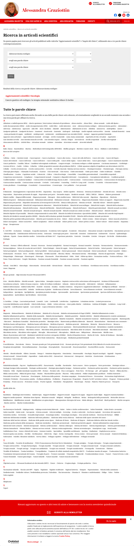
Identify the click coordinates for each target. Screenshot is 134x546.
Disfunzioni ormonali (62, 200)
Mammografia (125, 319)
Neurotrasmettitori (79, 347)
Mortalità (119, 335)
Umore (52, 463)
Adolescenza (16, 129)
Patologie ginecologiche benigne (60, 368)
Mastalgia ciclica (53, 321)
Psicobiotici (57, 382)
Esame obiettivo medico (26, 236)
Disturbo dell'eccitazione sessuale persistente (93, 216)
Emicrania (48, 234)
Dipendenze (104, 197)
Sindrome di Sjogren (78, 420)
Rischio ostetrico (10, 403)
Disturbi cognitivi (113, 203)
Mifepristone (85, 332)
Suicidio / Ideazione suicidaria (24, 437)
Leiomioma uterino (87, 301)
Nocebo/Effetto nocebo (96, 347)
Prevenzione (98, 376)
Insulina (55, 287)
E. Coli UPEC (7, 231)
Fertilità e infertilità (36, 254)
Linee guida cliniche (74, 304)
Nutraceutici (110, 347)
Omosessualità (78, 353)
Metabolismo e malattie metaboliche (110, 327)
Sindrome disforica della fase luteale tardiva (102, 420)
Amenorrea (101, 129)
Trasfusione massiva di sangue (97, 451)
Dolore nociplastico (40, 222)
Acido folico (53, 126)
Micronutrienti (52, 332)
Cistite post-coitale (91, 172)
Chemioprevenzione (94, 169)
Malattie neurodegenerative (31, 319)
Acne (74, 126)
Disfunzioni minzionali (25, 200)
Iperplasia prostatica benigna (46, 292)
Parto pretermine (105, 365)
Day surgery (57, 192)
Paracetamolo (49, 365)
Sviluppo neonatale (88, 437)
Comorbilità (72, 174)
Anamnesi (38, 131)
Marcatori (7, 321)
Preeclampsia (35, 376)
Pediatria (6, 371)
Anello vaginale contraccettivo (92, 131)
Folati (77, 256)
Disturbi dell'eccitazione (115, 205)
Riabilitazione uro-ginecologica (43, 400)
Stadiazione (93, 431)
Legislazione (74, 301)
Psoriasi (87, 382)
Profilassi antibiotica (44, 379)
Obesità (6, 353)
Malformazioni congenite (109, 319)
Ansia (128, 131)
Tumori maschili (51, 457)
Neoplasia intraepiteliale (12, 347)
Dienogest (51, 197)
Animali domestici (118, 131)
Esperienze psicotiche (65, 236)
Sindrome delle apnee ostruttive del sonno (91, 418)
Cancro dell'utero (39, 161)
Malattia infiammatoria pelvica (14, 316)
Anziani (86, 134)
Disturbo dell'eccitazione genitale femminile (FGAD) (57, 216)
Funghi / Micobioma (29, 259)
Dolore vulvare (101, 222)
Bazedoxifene (19, 149)
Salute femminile (96, 409)
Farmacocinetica (107, 245)
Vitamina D (76, 472)
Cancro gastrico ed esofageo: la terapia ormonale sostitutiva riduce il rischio (39, 100)
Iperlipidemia (29, 292)
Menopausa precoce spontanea (60, 327)
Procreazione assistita (27, 379)
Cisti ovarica (64, 172)
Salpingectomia (28, 409)
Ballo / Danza (7, 149)
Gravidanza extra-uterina (100, 266)
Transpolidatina (41, 451)
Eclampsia (27, 231)
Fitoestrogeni (29, 256)
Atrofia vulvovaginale (108, 140)
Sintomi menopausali (31, 426)
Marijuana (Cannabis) (20, 321)
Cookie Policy (64, 536)
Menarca (117, 324)
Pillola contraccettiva (10, 374)
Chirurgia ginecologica (11, 172)
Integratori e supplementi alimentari (87, 287)
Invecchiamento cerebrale (93, 289)
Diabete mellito (8, 197)
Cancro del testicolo (10, 161)
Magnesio (6, 313)
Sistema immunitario (10, 428)
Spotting (85, 431)
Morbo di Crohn (93, 335)
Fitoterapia (40, 256)
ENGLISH (127, 21)
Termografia (89, 449)
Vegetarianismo (93, 470)
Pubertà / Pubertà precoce (101, 382)
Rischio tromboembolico (25, 403)
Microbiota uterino (10, 332)
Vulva (110, 472)
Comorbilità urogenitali (108, 174)
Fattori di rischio (94, 248)
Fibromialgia (92, 254)
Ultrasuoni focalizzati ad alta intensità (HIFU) (33, 463)
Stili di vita (48, 434)
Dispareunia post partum (12, 203)
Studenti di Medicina (119, 434)
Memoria (94, 324)
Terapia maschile (45, 446)
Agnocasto (26, 129)
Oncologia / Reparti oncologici (95, 353)
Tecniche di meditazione (24, 443)
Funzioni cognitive (87, 259)
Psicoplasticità (68, 382)
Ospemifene (33, 356)
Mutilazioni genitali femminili (78, 338)
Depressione (7, 194)
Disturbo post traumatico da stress (48, 219)
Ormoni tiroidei (21, 356)
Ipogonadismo (8, 295)
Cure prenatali (81, 185)
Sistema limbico (25, 428)
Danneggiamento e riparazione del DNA (27, 192)
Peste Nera (80, 371)
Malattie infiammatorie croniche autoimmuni (110, 316)
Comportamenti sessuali (42, 177)
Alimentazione (66, 129)
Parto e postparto (90, 365)
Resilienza (76, 397)
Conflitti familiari (9, 180)
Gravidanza (85, 266)
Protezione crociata (32, 382)
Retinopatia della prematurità (98, 397)
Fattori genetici (106, 248)
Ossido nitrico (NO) (45, 356)
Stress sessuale (105, 434)
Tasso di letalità (8, 443)
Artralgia (46, 137)
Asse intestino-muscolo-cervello (32, 140)
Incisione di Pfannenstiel (110, 281)
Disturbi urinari (97, 211)
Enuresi (112, 234)
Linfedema (87, 304)
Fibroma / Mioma (64, 254)
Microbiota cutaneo (33, 330)
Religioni (60, 397)
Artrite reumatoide (58, 137)
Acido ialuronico (65, 126)
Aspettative (112, 137)
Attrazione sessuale (39, 142)
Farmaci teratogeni (70, 245)
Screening (66, 412)
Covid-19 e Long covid (78, 182)
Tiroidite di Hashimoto (11, 451)
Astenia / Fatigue (67, 140)
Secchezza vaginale (94, 412)
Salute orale (20, 412)
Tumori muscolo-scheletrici (68, 457)
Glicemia (67, 266)
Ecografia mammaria (39, 231)
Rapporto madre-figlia (94, 395)
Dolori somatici (114, 222)
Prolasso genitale (123, 379)
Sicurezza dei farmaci (105, 415)
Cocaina (18, 174)
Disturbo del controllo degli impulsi (110, 213)
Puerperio (116, 382)
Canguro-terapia (64, 163)
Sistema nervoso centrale (41, 428)
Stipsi (55, 434)
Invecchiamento (76, 289)
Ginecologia (23, 266)
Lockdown (112, 304)
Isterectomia (42, 295)
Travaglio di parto (43, 454)
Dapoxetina (47, 192)
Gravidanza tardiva (117, 266)
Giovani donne (57, 266)
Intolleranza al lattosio (61, 289)
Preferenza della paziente (51, 376)
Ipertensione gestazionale (90, 292)
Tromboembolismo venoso (94, 454)
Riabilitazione (8, 400)
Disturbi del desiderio (61, 205)
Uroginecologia (70, 463)
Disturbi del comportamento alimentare (37, 205)
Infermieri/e (91, 284)
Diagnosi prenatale (39, 197)
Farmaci (6, 245)
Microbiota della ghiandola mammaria (55, 330)
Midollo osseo (75, 332)
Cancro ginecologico (99, 161)
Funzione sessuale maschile (69, 259)
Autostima (58, 142)
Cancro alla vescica (63, 158)
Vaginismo (44, 470)
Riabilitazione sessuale (22, 400)
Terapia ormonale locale (89, 446)
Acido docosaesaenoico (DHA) (13, 126)
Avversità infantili (86, 142)
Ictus (5, 281)
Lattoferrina (64, 301)
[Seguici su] (123, 15)
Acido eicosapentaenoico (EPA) (37, 126)
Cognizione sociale (29, 174)
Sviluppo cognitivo (54, 437)
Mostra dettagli (33, 542)
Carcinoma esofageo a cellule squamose (86, 163)
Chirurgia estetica (121, 169)
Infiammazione (110, 284)
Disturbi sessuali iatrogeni (33, 211)
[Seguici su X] (119, 15)
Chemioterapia (108, 169)
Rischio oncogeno (124, 400)
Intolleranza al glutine (43, 289)
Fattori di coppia (61, 248)
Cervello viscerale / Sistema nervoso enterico (69, 169)
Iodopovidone (8, 292)
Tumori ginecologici (24, 457)
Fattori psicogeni (54, 251)
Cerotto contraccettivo (36, 169)
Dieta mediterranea (64, 197)
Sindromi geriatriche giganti (81, 423)
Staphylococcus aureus (107, 431)
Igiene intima (40, 281)
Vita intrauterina (64, 472)
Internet (122, 287)
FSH (125, 256)
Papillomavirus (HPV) (34, 365)
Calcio (13, 158)
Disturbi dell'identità (47, 208)
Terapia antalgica (80, 443)
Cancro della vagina (68, 161)
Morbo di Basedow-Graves (76, 335)
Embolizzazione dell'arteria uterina (30, 234)
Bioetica (28, 149)
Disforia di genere (9, 200)
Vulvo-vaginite (8, 475)
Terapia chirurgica (94, 443)
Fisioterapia (19, 256)
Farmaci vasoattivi (85, 245)
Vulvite (116, 472)
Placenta (66, 374)
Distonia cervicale (85, 203)
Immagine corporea (54, 281)
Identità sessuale (28, 281)
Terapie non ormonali (57, 449)
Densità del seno (109, 192)
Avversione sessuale (71, 142)
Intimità (31, 289)
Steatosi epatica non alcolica (13, 434)
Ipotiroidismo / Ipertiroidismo (25, 295)
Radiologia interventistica (22, 395)
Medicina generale (72, 324)
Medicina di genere (57, 324)
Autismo (50, 142)
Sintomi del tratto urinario (12, 426)
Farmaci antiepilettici (54, 245)
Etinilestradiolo (121, 236)
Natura (28, 344)
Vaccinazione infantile (11, 470)
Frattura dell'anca (116, 256)
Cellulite (6, 169)
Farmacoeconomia (121, 245)
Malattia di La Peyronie (51, 313)
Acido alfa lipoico (112, 123)
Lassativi (40, 301)
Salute (62, 409)
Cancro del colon (98, 158)
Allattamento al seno (79, 129)
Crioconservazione (111, 182)
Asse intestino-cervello (11, 140)
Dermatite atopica (63, 194)
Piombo (40, 374)
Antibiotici (28, 134)
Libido (49, 304)
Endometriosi (92, 234)
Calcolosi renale (22, 158)
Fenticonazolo (8, 254)
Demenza (80, 192)
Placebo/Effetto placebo (52, 374)
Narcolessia (20, 344)
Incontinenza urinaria (11, 284)
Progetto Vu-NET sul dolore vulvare (95, 379)
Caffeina (6, 158)
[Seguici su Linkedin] (128, 15)
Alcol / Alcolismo (45, 129)
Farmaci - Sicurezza (38, 245)
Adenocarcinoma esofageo (87, 126)
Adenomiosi (122, 126)
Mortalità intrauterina (11, 338)
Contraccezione (75, 180)
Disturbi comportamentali (12, 205)
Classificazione (8, 174)
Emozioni (82, 234)
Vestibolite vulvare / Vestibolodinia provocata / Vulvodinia (36, 472)
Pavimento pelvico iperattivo (98, 368)
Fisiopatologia (8, 256)
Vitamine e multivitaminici (91, 472)
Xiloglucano (7, 482)
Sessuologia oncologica (69, 415)
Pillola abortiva (122, 371)
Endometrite (103, 234)
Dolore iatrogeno (101, 219)
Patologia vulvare (119, 365)
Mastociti (90, 321)
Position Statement (113, 374)
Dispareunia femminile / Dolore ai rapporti (97, 200)
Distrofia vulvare (99, 203)
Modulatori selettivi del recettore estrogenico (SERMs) (46, 335)
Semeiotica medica (10, 415)
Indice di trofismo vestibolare (50, 284)
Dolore (64, 219)
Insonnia (47, 287)
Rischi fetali (99, 400)
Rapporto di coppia (78, 395)
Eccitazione (18, 231)
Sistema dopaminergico (97, 426)
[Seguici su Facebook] (115, 15)
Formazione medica (101, 256)
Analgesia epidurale (10, 131)
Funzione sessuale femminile (48, 259)
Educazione (82, 231)
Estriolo (94, 236)
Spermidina (57, 431)
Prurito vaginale (46, 382)
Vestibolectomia (8, 472)
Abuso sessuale (99, 123)
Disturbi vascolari (111, 211)
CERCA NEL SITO (114, 21)
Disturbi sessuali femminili (12, 211)
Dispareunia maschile (121, 200)
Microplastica (63, 332)
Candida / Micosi (23, 163)
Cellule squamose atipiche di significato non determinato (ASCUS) (101, 166)
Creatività (99, 182)
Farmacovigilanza (9, 248)
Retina (84, 397)
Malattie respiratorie (50, 319)
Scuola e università (78, 412)
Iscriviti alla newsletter (99, 3)
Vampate (83, 470)
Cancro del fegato (112, 158)
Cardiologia (123, 163)
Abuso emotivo (77, 123)
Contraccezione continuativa (92, 180)
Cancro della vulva (83, 161)
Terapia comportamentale (112, 443)
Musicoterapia (61, 338)
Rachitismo (7, 395)
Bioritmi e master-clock (85, 149)
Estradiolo (86, 236)
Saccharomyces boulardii (12, 409)
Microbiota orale (116, 330)
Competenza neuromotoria (12, 177)
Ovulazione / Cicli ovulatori (12, 359)
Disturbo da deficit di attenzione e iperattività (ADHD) (78, 213)
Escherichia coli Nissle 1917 (46, 236)
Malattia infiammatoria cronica (103, 313)
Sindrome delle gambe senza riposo (41, 420)
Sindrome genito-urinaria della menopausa (18, 423)
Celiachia (33, 166)
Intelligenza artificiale (109, 287)
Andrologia (76, 131)
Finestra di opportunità (107, 254)
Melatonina (85, 324)
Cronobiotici (33, 185)
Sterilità (27, 434)
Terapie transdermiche (75, 449)
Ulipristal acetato (9, 463)
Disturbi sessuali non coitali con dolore (76, 211)
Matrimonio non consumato (117, 321)
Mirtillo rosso (108, 332)
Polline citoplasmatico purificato (94, 374)
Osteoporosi (79, 356)
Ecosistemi (73, 231)
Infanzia (65, 284)
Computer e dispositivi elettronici (64, 177)
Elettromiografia (10, 234)
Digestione (94, 197)
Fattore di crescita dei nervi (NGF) (29, 248)
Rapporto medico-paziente (12, 397)
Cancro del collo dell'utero (81, 158)
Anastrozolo (48, 131)
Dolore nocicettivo (25, 222)
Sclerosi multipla (55, 412)
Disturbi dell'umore (80, 208)
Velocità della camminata (109, 470)
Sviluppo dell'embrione (71, 437)
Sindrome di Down (62, 420)
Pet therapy (90, 371)
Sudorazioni (7, 437)
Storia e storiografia (66, 434)
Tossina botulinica (27, 451)
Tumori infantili (38, 457)
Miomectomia (97, 332)
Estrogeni (102, 236)
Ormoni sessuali (8, 356)
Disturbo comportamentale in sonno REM (42, 213)
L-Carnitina (7, 301)
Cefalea (26, 166)
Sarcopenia (30, 412)
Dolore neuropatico (10, 222)
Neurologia (43, 347)
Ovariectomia (98, 356)
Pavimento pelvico (79, 368)
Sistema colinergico (66, 426)
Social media (112, 428)
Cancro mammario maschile (118, 161)
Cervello (49, 169)
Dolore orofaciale (55, 222)
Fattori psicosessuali (69, 251)
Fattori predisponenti (25, 251)
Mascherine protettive (38, 321)
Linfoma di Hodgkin (99, 304)
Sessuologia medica (53, 415)
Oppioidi (110, 353)
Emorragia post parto (60, 234)
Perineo (45, 371)
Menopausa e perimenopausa (13, 327)
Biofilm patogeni (69, 149)
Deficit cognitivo (69, 192)
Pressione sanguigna (69, 376)
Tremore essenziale (58, 454)
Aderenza (6, 129)
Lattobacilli (54, 301)
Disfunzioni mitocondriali (44, 200)
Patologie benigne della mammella (15, 368)
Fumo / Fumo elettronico (12, 259)
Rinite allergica (87, 400)
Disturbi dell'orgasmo (63, 208)
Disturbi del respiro (98, 205)
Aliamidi (56, 129)
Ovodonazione (110, 356)
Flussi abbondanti (61, 256)
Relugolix (68, 397)
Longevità (6, 307)
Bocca (97, 149)
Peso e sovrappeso (67, 371)
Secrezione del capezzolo (111, 412)
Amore (119, 129)
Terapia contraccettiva (11, 446)
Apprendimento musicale (32, 137)
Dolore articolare (75, 219)
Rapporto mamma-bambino (114, 395)
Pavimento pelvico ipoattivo (119, 368)
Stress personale (92, 434)
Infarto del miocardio (77, 284)
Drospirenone (14, 224)
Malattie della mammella (35, 316)
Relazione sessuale (48, 397)
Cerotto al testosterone (19, 169)
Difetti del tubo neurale (80, 197)
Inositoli (39, 287)
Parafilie (58, 365)
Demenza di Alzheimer (93, 192)
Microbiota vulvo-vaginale (27, 332)
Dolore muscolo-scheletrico (118, 219)
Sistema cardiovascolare (48, 426)
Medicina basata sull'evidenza (38, 324)
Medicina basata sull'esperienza (14, 324)
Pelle (13, 371)
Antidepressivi (39, 134)
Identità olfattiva (14, 281)
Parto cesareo (78, 365)
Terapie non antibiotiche (39, 449)
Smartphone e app (99, 428)
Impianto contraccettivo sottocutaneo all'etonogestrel (81, 281)
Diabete (101, 194)
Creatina (91, 182)
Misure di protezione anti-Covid (14, 335)
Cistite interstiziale (77, 172)
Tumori (108, 454)
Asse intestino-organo (52, 140)
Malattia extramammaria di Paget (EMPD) (75, 313)
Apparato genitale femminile (101, 134)
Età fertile (110, 236)
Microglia (42, 332)
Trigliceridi (79, 454)
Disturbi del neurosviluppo (79, 205)
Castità (19, 166)
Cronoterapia (57, 185)
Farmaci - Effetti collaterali (20, 245)
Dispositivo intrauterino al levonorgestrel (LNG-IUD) (41, 203)
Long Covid (121, 304)
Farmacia (96, 245)
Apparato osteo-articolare (12, 137)
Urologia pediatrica (84, 463)
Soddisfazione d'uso (10, 431)
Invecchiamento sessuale (113, 289)
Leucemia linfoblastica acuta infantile (16, 304)
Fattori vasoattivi (114, 251)
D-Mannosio (7, 192)
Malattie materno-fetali (11, 319)
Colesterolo (41, 174)
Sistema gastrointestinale (116, 426)
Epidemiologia (122, 234)
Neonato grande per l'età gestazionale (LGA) (48, 344)
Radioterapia (37, 395)
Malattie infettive (86, 316)
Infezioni (100, 284)
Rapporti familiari (49, 395)
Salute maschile (8, 412)
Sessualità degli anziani (36, 415)
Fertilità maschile (50, 254)
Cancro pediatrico (9, 163)
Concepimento (83, 177)
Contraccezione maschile (12, 182)
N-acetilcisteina (8, 344)
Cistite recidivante (106, 172)
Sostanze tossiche (46, 431)
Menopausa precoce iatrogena (37, 327)
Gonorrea (75, 266)
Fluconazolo (49, 256)
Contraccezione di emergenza (114, 180)
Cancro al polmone (48, 158)
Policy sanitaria (75, 374)
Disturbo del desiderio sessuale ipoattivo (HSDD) (20, 216)
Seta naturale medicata (87, 415)
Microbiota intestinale (100, 330)
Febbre (124, 251)
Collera (49, 174)
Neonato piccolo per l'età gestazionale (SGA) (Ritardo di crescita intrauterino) (93, 344)
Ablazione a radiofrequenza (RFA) (15, 123)
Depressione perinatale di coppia (25, 194)
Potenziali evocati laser (11, 376)
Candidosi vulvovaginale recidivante (44, 163)
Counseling (65, 182)
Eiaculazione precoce (122, 231)
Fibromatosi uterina (79, 254)
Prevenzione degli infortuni (114, 376)
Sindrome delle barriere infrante (15, 420)
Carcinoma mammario (109, 163)
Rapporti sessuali (64, 395)
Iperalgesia (19, 292)
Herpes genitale (9, 275)
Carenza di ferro (9, 166)
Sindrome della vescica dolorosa (62, 418)
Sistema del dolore (81, 426)
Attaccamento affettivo (11, 142)
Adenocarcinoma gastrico (107, 126)
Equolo (13, 236)
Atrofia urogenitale (92, 140)
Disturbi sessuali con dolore (117, 208)
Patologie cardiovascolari (38, 368)
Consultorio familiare (24, 180)
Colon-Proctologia (60, 174)
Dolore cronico (88, 219)
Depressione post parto (47, 194)
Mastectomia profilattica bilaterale (73, 321)
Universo (60, 463)
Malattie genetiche (71, 316)
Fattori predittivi (41, 251)
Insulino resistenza (66, 287)
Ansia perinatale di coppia (13, 134)
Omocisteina (67, 353)
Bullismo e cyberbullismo (109, 149)
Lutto (66, 307)
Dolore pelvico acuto (69, 222)
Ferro (25, 254)
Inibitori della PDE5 (28, 287)
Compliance (28, 177)
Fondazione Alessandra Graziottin (121, 3)
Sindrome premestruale (60, 423)
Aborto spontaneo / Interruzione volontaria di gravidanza (49, 123)
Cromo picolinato (9, 185)
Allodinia (92, 129)
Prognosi (113, 379)
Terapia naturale (59, 446)
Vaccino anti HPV (26, 470)
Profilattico (56, 379)
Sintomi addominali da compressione (106, 423)
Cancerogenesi (35, 158)
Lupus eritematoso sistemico (52, 307)
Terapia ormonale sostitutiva (110, 446)
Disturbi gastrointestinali (97, 208)
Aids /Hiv (35, 129)
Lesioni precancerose (103, 301)
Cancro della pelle (53, 161)
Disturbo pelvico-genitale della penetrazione (19, 219)
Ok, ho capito (111, 521)
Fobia (71, 256)
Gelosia (5, 266)
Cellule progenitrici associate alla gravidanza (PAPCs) (57, 166)
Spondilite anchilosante (72, 431)
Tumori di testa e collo (120, 454)
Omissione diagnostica (53, 353)
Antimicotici (49, 134)
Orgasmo (118, 353)
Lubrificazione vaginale (20, 307)
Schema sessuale (42, 412)
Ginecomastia (34, 266)
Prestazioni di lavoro (85, 376)
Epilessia (6, 236)
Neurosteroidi (66, 347)
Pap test (23, 365)
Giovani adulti (45, 266)
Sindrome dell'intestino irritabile (14, 418)
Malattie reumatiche (66, 319)
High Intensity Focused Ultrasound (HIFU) (31, 275)
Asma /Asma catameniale (75, 137)
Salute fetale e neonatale (113, 409)
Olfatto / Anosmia (30, 353)
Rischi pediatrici (110, 400)
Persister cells (55, 371)
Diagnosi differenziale (23, 197)
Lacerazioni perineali (27, 301)
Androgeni (66, 131)
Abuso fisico (88, 123)
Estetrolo (78, 236)
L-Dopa (15, 301)
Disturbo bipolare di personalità (14, 213)
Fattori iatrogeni (119, 248)
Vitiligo (104, 472)
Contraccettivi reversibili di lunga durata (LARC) (51, 180)
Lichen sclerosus (59, 304)
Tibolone (110, 449)
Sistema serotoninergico (82, 428)
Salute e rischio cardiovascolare (77, 409)
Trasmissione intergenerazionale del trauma (19, 454)
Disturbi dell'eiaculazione (12, 208)
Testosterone (100, 449)
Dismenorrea (75, 200)
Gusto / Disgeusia (9, 268)
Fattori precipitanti (10, 251)
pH (97, 371)
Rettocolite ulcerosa (118, 397)
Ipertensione (74, 292)
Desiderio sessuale (78, 194)
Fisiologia (120, 254)
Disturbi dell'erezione (30, 208)
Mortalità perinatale (28, 338)
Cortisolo (46, 182)
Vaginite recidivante (57, 470)
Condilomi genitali (117, 177)
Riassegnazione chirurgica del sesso (68, 400)
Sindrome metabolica (43, 423)
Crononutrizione (45, 185)
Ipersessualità (63, 292)
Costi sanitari (55, 182)
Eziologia (6, 239)
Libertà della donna (39, 304)
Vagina (36, 470)
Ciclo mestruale (53, 172)
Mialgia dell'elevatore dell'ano (13, 330)
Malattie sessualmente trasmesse (87, 319)
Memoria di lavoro (105, 324)
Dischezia (113, 197)
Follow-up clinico (87, 256)
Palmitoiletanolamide (10, 365)
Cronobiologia (22, 185)
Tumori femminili (9, 457)
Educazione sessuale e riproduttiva (100, 231)
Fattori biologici (48, 248)
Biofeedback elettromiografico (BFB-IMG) (47, 149)
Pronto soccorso (17, 382)
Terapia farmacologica (29, 446)
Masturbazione (100, 321)
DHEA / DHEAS (91, 194)
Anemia (107, 131)
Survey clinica (41, 437)
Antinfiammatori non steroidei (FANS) (69, 134)
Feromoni (18, 254)
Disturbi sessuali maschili (52, 211)
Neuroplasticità (54, 347)
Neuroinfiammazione (29, 347)
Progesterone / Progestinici (71, 379)
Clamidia (117, 172)
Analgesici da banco (26, 131)
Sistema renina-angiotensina (62, 428)
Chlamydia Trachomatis (29, 172)
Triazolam (70, 454)
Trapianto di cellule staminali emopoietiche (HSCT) (66, 451)
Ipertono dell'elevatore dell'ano (112, 292)
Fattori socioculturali (99, 251)
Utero (95, 463)
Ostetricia (88, 356)
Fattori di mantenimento (77, 248)
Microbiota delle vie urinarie (81, 330)
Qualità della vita (9, 388)
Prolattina (6, 382)
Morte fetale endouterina (46, 338)
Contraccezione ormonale (32, 182)
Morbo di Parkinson (108, 335)
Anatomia (57, 131)
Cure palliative (69, 185)
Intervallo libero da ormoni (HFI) (15, 289)
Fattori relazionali (84, 251)
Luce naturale (36, 307)
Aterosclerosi (79, 140)
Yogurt (5, 488)
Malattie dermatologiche (54, 316)
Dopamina (124, 222)
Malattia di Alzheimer (33, 313)
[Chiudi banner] (130, 519)
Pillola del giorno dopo (28, 374)
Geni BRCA (14, 266)
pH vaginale (103, 371)
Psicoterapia (79, 382)
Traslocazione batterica (117, 451)
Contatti (91, 21)
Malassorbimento (18, 313)
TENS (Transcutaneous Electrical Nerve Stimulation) (53, 443)
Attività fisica (25, 142)
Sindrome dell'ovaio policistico (39, 418)
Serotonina (22, 415)
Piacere (112, 371)
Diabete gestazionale (113, 194)
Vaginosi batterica (71, 470)
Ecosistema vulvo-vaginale (58, 231)
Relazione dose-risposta (32, 397)
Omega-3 (40, 353)
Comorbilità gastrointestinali (88, 174)
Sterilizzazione (37, 434)
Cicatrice (43, 172)
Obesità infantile (16, 353)
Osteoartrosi (58, 356)
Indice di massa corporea (29, 284)
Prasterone (25, 376)
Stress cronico (80, 434)
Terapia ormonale (73, 446)
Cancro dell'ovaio (25, 161)
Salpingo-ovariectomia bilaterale (46, 409)
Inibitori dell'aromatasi (11, 287)
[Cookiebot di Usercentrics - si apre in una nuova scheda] (13, 541)
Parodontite (67, 365)
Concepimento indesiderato (100, 177)
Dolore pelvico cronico (87, 222)
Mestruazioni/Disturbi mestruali (84, 327)
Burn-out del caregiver (11, 151)
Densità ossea (121, 192)
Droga (5, 224)
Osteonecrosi (68, 356)
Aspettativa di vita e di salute (96, 137)
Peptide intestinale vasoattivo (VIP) (29, 371)
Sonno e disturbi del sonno (28, 431)
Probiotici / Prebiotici (10, 379)
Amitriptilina (111, 129)
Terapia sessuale (9, 449)
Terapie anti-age (22, 449)
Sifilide (116, 415)
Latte (46, 301)
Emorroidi (73, 234)
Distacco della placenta (69, 203)
